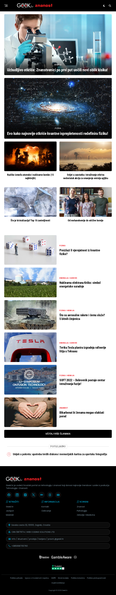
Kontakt (45, 506)
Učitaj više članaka (58, 433)
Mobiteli (10, 514)
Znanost (81, 506)
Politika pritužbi (16, 578)
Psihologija (82, 510)
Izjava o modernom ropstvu (37, 578)
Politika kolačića (78, 578)
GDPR (53, 578)
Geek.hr (9, 506)
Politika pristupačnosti (96, 578)
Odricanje (46, 510)
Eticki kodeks (63, 578)
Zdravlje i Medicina (86, 514)
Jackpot (10, 510)
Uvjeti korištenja (58, 583)
